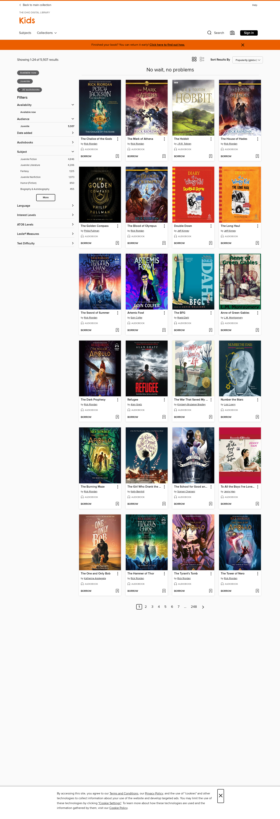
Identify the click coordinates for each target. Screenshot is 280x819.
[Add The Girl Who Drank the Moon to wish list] (164, 504)
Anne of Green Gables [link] (235, 313)
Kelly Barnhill (137, 491)
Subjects (25, 33)
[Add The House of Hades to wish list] (257, 156)
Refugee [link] (132, 400)
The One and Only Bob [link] (95, 573)
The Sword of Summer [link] (95, 313)
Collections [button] (45, 33)
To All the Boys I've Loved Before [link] (238, 487)
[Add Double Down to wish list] (210, 243)
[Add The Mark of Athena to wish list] (164, 156)
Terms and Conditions (124, 793)
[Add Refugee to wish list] (164, 417)
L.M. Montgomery (233, 317)
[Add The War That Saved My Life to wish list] (210, 417)
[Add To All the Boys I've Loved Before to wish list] (257, 504)
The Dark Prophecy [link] (93, 400)
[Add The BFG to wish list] (210, 330)
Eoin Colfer (136, 317)
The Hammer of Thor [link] (140, 573)
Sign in (249, 33)
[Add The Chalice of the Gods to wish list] (117, 156)
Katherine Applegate (95, 578)
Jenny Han (229, 491)
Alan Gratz (136, 404)
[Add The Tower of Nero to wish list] (257, 591)
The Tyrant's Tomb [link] (186, 573)
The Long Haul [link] (230, 226)
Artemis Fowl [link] (135, 313)
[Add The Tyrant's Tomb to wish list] (210, 591)
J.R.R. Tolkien (184, 143)
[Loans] (232, 33)
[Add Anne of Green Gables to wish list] (257, 330)
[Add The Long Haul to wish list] (257, 243)
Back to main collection (36, 5)
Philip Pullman (91, 230)
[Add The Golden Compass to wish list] (117, 243)
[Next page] (203, 607)
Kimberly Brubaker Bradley (191, 404)
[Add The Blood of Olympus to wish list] (164, 243)
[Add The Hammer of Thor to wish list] (164, 591)
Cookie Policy (118, 808)
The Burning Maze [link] (93, 487)
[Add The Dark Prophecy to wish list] (117, 417)
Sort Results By (220, 60)
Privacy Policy (154, 793)
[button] (215, 33)
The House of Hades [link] (234, 139)
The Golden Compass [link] (95, 226)
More (46, 197)
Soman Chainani (186, 491)
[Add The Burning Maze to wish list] (117, 504)
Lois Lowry (229, 404)
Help (254, 5)
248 (194, 607)
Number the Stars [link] (232, 400)
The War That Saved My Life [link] (191, 400)
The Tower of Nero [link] (233, 573)
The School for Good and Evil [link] (191, 487)
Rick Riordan (90, 143)
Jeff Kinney (183, 230)
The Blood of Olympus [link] (142, 226)
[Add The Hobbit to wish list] (210, 156)
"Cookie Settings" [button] (109, 803)
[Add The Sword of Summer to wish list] (117, 330)
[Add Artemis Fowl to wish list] (164, 330)
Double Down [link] (183, 226)
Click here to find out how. (167, 45)
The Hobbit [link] (181, 139)
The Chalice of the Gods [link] (96, 139)
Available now (28, 112)
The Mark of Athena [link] (140, 139)
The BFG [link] (179, 313)
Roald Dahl (183, 317)
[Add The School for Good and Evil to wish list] (210, 504)
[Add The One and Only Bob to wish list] (117, 591)
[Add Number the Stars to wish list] (257, 417)
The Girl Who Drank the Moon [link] (144, 487)
